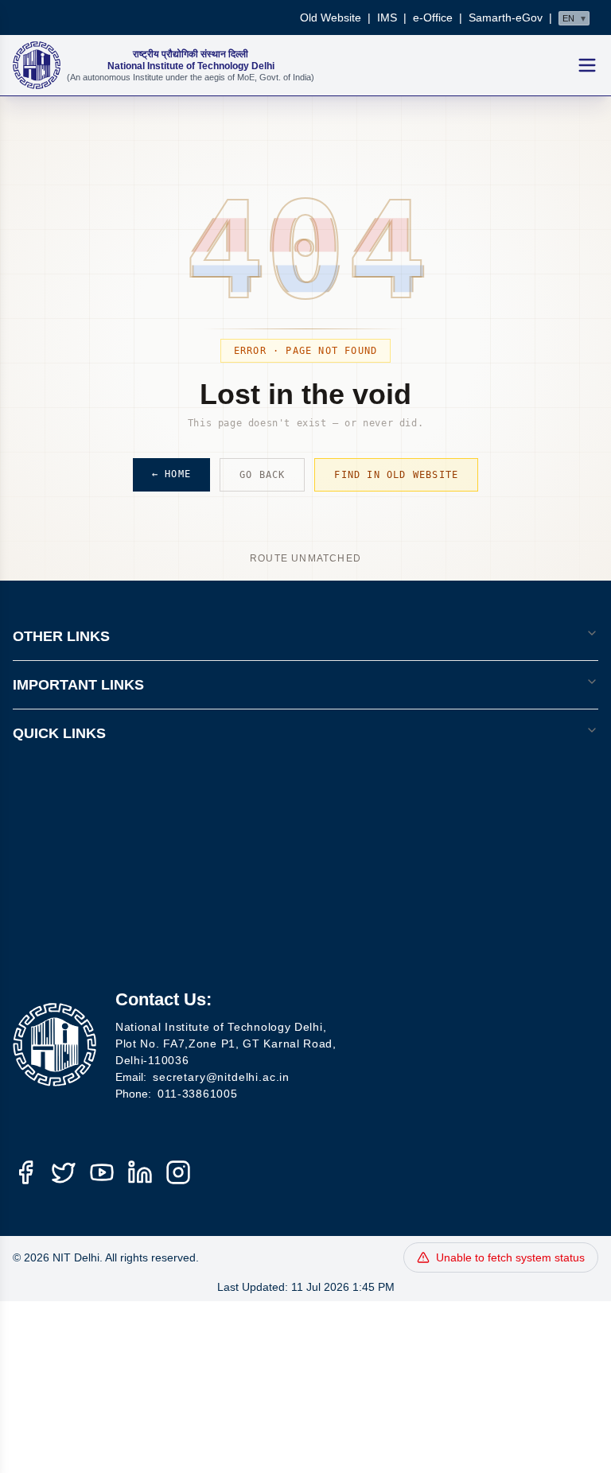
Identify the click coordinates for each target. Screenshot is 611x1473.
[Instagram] (178, 1172)
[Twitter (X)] (63, 1172)
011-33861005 (197, 1093)
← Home (171, 474)
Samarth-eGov (506, 17)
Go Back (262, 474)
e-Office (433, 17)
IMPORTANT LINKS (78, 685)
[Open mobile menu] (587, 65)
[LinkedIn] (140, 1172)
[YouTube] (102, 1172)
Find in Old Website (396, 474)
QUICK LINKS (59, 733)
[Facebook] (25, 1172)
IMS (387, 17)
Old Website (330, 17)
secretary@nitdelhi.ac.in (221, 1077)
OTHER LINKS (61, 636)
